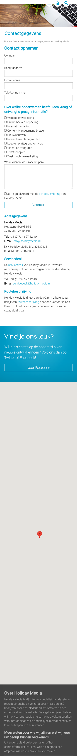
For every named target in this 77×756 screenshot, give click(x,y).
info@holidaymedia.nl (27, 241)
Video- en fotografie (19, 147)
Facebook (27, 357)
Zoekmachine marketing (22, 156)
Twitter (9, 357)
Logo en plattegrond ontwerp (25, 143)
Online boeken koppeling (22, 122)
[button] (39, 534)
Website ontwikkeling (20, 117)
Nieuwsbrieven (16, 135)
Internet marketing (18, 126)
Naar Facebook (38, 367)
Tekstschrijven (16, 152)
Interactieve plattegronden (23, 139)
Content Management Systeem (26, 130)
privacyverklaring (49, 193)
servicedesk (15, 265)
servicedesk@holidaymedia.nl (31, 283)
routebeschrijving (28, 302)
